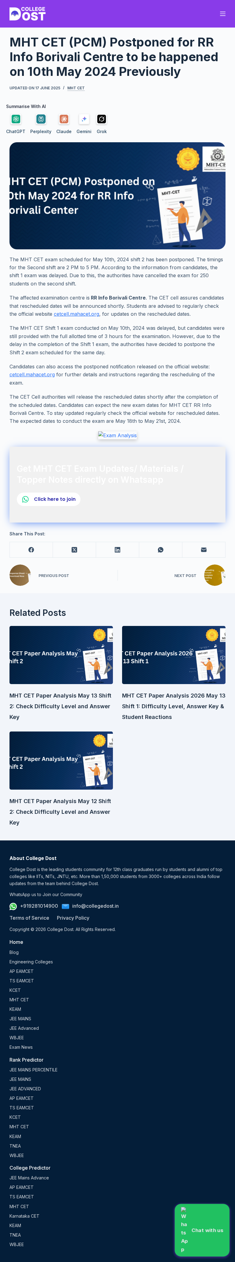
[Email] (204, 550)
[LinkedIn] (117, 550)
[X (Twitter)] (74, 550)
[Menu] (223, 14)
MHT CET (76, 88)
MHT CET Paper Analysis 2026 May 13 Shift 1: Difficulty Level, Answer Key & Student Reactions (174, 706)
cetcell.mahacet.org (76, 314)
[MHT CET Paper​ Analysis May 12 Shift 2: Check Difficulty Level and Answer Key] (61, 761)
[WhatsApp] (160, 550)
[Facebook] (31, 550)
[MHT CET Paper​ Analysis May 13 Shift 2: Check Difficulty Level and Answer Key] (61, 655)
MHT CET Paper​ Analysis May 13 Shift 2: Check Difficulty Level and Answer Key (60, 706)
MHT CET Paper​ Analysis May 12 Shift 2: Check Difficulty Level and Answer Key (60, 812)
